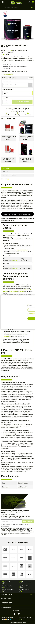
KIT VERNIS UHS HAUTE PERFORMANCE (26, 159)
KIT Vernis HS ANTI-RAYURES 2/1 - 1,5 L (8, 159)
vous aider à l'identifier (23, 413)
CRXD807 (15, 260)
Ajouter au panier (22, 101)
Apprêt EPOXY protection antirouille (26, 137)
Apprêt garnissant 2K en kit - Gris (9, 137)
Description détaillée (7, 74)
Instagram (19, 614)
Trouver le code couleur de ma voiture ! (17, 214)
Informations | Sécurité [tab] (9, 175)
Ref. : (2, 52)
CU (25, 619)
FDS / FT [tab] (5, 171)
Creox (7, 179)
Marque (3, 179)
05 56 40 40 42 (23, 108)
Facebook (14, 614)
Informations (6, 607)
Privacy (21, 619)
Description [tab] (6, 168)
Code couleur (7, 81)
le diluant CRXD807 (22, 250)
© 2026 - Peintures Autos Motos (17, 622)
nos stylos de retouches (17, 291)
